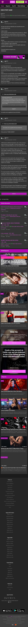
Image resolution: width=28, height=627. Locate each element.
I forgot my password (10, 499)
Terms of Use (9, 485)
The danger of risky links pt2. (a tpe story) (9, 215)
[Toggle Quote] (2, 94)
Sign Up (14, 371)
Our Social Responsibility (9, 505)
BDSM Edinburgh (10, 524)
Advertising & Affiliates (10, 503)
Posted (10, 23)
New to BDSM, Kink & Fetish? (15, 234)
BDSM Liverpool (10, 520)
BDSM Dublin (9, 528)
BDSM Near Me (10, 576)
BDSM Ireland (9, 526)
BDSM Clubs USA (10, 555)
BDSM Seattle (9, 553)
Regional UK (8, 512)
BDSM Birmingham (9, 516)
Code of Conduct (10, 493)
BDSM (10, 564)
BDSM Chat (10, 572)
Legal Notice (10, 487)
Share (14, 193)
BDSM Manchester (10, 518)
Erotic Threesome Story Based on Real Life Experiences (12, 206)
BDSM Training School (10, 578)
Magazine (8, 6)
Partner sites (10, 583)
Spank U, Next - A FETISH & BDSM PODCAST (10, 600)
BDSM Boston (9, 547)
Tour (7, 483)
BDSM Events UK (10, 532)
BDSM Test (10, 570)
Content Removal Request (10, 495)
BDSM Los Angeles (9, 541)
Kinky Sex (14, 342)
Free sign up (20, 1)
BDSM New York (10, 539)
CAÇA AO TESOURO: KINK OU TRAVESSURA (11, 223)
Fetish (10, 566)
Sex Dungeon (9, 568)
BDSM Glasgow (10, 522)
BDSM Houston (10, 549)
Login (12, 1)
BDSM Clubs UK (10, 530)
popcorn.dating (10, 587)
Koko (10, 589)
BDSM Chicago (10, 551)
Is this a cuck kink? (4, 233)
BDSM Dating (9, 574)
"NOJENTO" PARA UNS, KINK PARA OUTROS (9, 240)
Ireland (12, 512)
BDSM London (9, 514)
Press (10, 507)
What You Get (6, 501)
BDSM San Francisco (10, 545)
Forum (2, 6)
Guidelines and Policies (10, 491)
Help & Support (10, 481)
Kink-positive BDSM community (18, 616)
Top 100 (14, 6)
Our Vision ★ (13, 501)
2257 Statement (10, 497)
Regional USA (9, 537)
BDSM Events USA (10, 557)
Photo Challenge (21, 6)
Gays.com (10, 585)
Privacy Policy (9, 489)
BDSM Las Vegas (10, 543)
